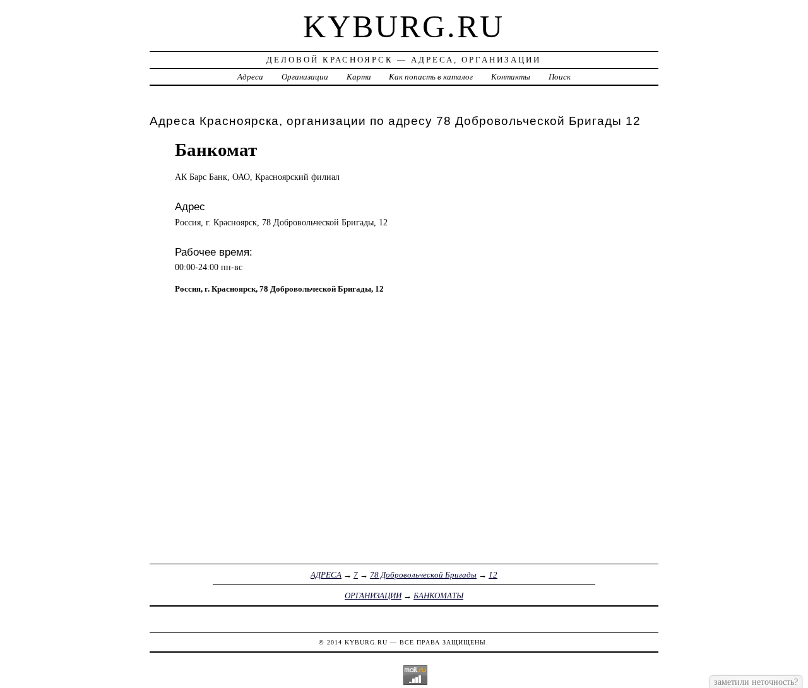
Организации (305, 76)
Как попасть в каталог (431, 76)
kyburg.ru (403, 26)
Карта (359, 76)
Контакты (510, 76)
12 (493, 574)
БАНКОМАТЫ (438, 595)
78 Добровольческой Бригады (423, 574)
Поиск (560, 76)
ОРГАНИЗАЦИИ (373, 595)
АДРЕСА (326, 574)
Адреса (250, 76)
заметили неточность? (756, 682)
